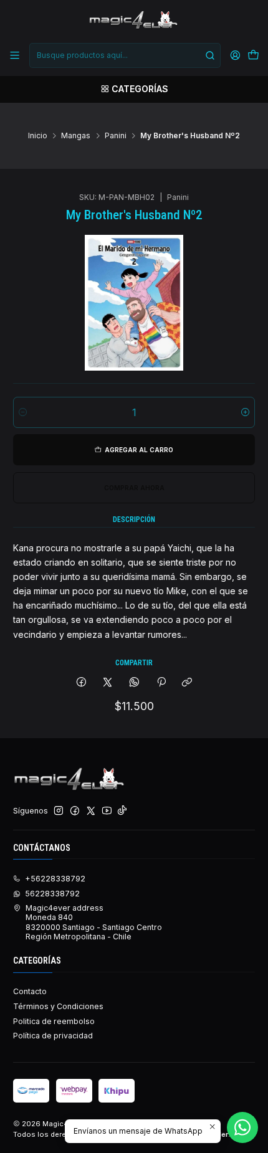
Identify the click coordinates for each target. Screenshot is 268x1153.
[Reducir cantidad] (23, 412)
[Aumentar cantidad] (245, 412)
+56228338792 (55, 878)
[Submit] (210, 55)
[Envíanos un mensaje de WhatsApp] (242, 1127)
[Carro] (253, 55)
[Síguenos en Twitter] (91, 811)
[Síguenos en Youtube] (107, 811)
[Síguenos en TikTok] (122, 811)
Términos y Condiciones (58, 1006)
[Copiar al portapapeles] (187, 683)
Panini (116, 136)
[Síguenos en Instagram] (58, 811)
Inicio (37, 136)
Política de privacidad (53, 1035)
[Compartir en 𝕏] (107, 683)
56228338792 (52, 893)
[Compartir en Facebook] (81, 683)
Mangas (75, 136)
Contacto (30, 991)
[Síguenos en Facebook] (74, 811)
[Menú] (15, 55)
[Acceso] (235, 55)
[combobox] (124, 55)
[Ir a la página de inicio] (134, 20)
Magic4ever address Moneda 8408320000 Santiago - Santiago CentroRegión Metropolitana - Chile (94, 922)
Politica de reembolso (54, 1021)
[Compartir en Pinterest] (160, 683)
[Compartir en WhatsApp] (134, 683)
